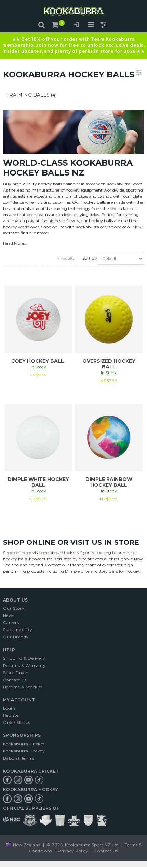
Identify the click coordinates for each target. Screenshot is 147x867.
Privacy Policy (73, 850)
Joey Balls (108, 571)
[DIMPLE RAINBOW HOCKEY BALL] (109, 437)
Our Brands (15, 636)
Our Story (14, 608)
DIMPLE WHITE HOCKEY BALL (38, 482)
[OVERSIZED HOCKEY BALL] (109, 319)
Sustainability (17, 629)
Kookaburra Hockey (24, 751)
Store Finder (16, 672)
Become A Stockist (23, 686)
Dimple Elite (77, 571)
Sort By (89, 258)
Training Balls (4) (31, 95)
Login (76, 25)
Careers (11, 622)
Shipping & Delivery (24, 658)
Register (12, 715)
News (8, 615)
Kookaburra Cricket (24, 743)
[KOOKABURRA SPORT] (73, 11)
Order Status (16, 722)
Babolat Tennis (19, 758)
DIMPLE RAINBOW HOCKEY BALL (108, 482)
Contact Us (15, 679)
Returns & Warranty (24, 665)
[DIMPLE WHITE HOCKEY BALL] (38, 437)
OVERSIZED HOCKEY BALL (108, 364)
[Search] (41, 25)
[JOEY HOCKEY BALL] (38, 319)
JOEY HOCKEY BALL (38, 361)
